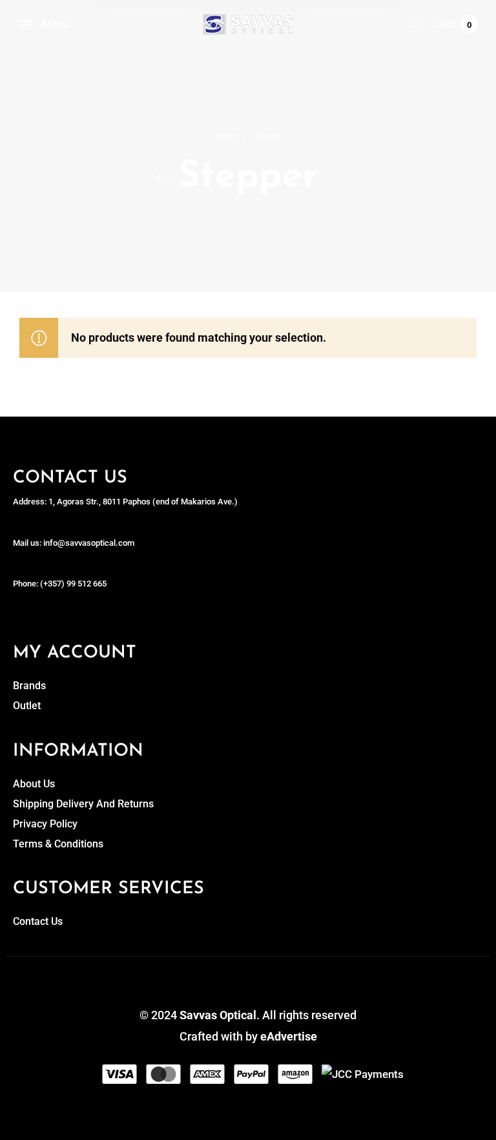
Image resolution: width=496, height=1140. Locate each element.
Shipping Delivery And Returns (83, 804)
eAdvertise (288, 1036)
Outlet (27, 706)
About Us (34, 784)
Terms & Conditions (58, 844)
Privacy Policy (45, 824)
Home (224, 135)
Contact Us (38, 921)
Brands (29, 685)
